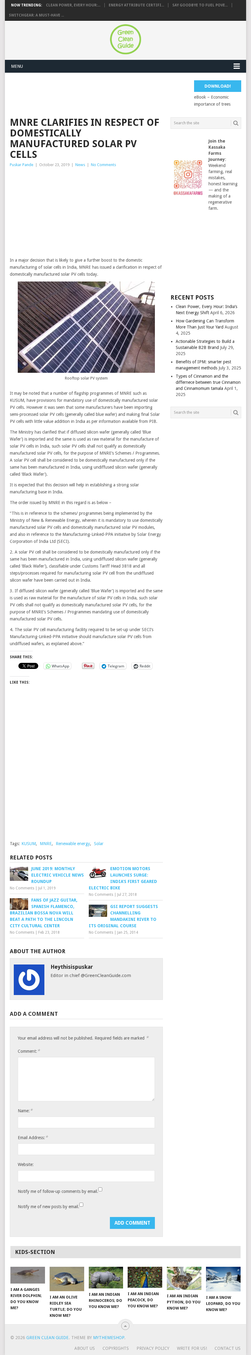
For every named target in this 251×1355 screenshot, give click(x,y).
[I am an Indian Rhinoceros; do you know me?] (106, 1277)
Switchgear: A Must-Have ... (36, 15)
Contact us (228, 1348)
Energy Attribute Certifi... (136, 5)
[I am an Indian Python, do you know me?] (184, 1278)
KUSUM (28, 843)
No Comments (103, 164)
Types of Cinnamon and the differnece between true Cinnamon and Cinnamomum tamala (208, 382)
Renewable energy (73, 843)
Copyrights (116, 1348)
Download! (217, 86)
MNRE (46, 843)
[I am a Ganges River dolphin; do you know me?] (27, 1275)
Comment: (29, 1051)
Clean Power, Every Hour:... (73, 5)
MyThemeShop (108, 1337)
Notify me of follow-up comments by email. (58, 1191)
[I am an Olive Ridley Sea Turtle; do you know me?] (67, 1279)
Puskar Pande (21, 164)
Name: (25, 1110)
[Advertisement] (121, 94)
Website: (26, 1164)
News (80, 164)
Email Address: (33, 1137)
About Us (84, 1348)
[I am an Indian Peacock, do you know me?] (145, 1277)
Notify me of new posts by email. (48, 1206)
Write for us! (192, 1348)
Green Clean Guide (47, 1337)
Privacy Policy (153, 1348)
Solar (98, 843)
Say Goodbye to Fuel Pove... (200, 5)
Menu (17, 66)
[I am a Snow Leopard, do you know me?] (223, 1279)
